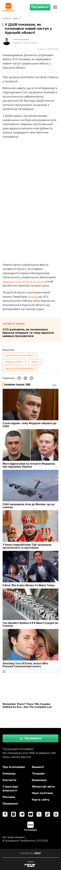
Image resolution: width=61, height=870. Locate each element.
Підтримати (40, 7)
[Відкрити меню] (55, 7)
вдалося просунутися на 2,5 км (24, 281)
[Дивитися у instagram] (13, 814)
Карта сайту (40, 799)
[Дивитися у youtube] (30, 814)
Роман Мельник (21, 39)
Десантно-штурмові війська (20, 368)
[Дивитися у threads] (56, 814)
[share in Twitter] (25, 378)
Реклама (9, 797)
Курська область (14, 362)
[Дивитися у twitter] (39, 814)
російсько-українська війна (19, 355)
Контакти (9, 780)
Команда (9, 773)
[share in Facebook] (19, 378)
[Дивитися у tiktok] (47, 814)
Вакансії (38, 767)
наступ (34, 362)
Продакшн (10, 803)
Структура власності (10, 788)
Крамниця (39, 780)
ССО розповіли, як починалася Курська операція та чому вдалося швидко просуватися (28, 333)
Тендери (38, 773)
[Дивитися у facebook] (5, 814)
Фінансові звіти (43, 786)
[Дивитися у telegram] (22, 814)
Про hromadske (14, 767)
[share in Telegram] (31, 378)
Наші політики (42, 793)
